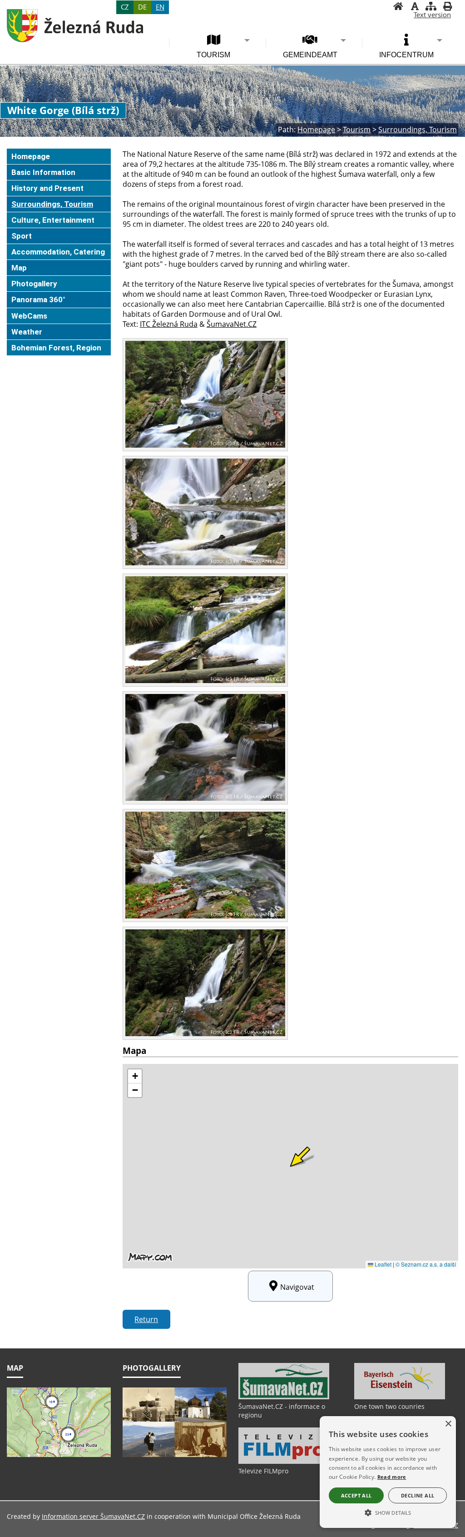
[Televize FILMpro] (283, 1462)
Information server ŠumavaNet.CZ (93, 1516)
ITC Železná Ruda (169, 324)
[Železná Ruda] (75, 25)
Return (146, 1319)
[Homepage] (398, 7)
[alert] (388, 1472)
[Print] (447, 7)
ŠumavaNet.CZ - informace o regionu (281, 1410)
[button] (388, 1512)
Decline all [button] (417, 1495)
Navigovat (297, 1287)
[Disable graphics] (414, 7)
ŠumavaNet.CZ (232, 324)
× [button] (448, 1424)
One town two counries (389, 1406)
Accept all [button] (356, 1495)
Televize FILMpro (263, 1471)
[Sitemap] (430, 7)
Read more (391, 1476)
